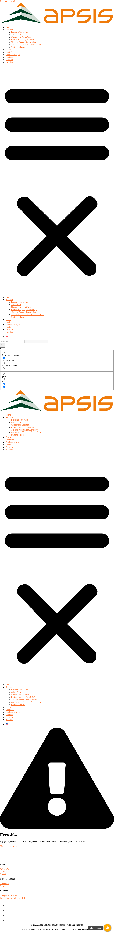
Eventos (9, 62)
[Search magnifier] (2, 345)
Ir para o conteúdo (8, 1)
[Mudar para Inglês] (7, 336)
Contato (9, 57)
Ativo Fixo (16, 34)
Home (8, 27)
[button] (57, 180)
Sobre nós (4, 869)
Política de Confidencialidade (13, 898)
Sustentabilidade (18, 47)
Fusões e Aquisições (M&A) (24, 39)
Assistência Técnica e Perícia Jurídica (27, 44)
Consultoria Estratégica (21, 37)
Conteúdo (10, 52)
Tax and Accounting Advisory (24, 42)
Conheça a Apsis (13, 54)
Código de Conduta (8, 895)
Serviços (9, 30)
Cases (8, 49)
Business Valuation (19, 32)
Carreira (9, 59)
